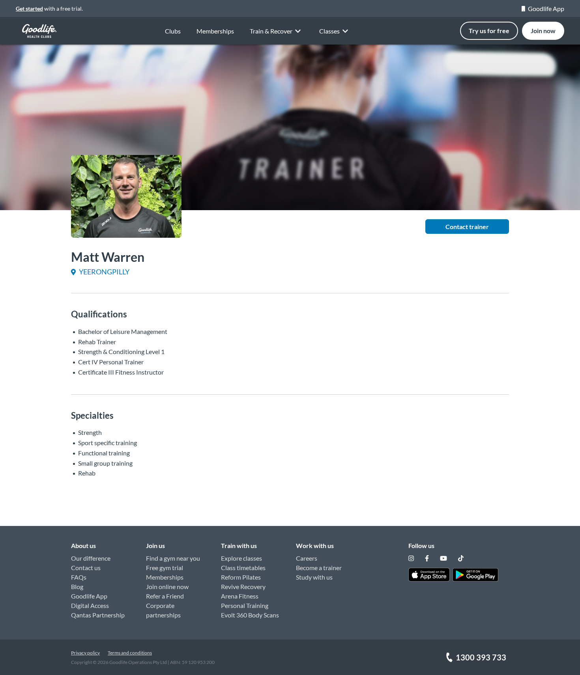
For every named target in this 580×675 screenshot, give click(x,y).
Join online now (167, 586)
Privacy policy (85, 653)
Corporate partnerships (163, 610)
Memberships (215, 31)
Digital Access (90, 605)
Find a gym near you (173, 558)
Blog (77, 586)
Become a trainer (319, 567)
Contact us (86, 567)
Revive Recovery (243, 586)
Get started (29, 8)
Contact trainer (467, 226)
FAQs (78, 577)
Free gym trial (164, 567)
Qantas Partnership (98, 615)
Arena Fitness (239, 596)
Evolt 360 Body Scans (250, 615)
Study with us (314, 577)
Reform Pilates (241, 577)
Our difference (90, 558)
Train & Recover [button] (271, 31)
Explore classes (241, 558)
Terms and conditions (130, 653)
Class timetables (243, 567)
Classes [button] (329, 31)
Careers (306, 558)
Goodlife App (546, 8)
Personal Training (244, 605)
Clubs (173, 31)
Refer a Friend (165, 596)
